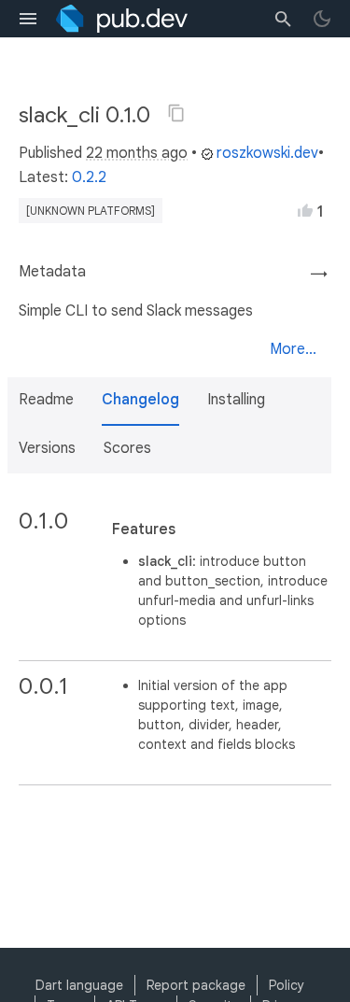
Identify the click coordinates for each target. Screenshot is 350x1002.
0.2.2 (89, 177)
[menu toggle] (28, 18)
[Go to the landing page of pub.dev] (122, 19)
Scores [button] (127, 448)
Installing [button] (236, 399)
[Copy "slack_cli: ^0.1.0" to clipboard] (176, 113)
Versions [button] (47, 448)
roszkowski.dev (267, 153)
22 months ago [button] (137, 153)
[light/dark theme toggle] (322, 18)
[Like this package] (305, 210)
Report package (196, 985)
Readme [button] (46, 399)
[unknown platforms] (90, 211)
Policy (286, 985)
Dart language (79, 985)
